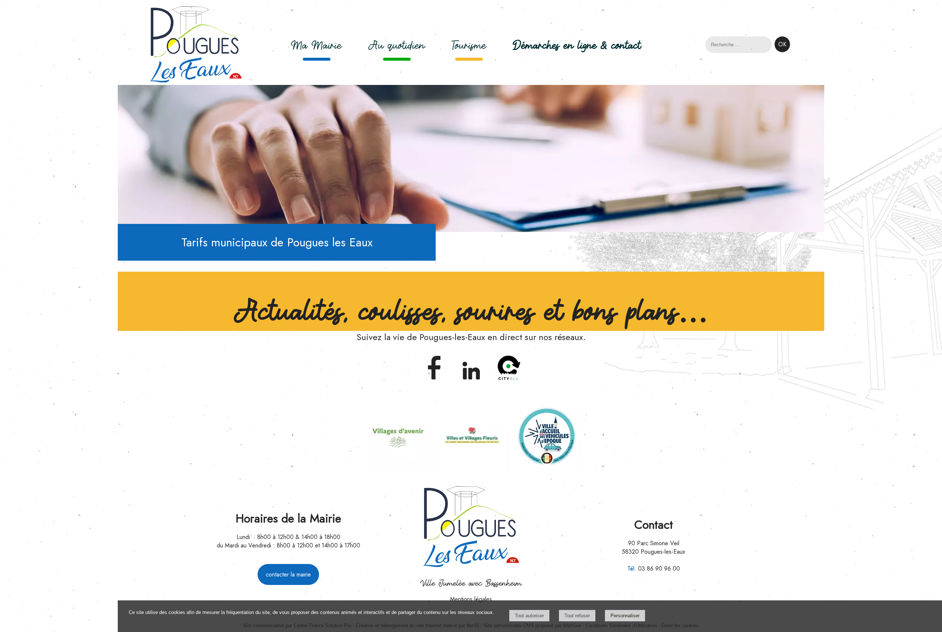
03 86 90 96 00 (659, 568)
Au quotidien (396, 45)
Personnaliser (625, 615)
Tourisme (468, 45)
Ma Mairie (316, 45)
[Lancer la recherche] (782, 44)
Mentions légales (471, 599)
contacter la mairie (288, 574)
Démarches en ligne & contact (577, 45)
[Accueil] (196, 45)
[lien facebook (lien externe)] (434, 380)
